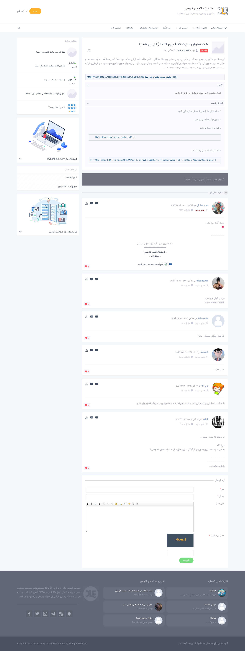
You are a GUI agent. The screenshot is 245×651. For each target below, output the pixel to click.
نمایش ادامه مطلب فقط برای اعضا (50, 66)
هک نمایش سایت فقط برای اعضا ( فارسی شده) (173, 44)
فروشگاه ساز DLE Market (62, 159)
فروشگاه (166, 28)
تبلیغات (130, 28)
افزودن (186, 560)
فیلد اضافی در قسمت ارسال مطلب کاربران (133, 591)
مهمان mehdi (210, 604)
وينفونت (155, 256)
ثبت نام (20, 11)
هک (209, 179)
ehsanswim (202, 281)
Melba (213, 618)
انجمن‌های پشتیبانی (148, 28)
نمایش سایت (199, 179)
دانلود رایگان (201, 28)
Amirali (204, 352)
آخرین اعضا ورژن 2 (56, 107)
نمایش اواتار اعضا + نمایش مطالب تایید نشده (45, 93)
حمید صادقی (202, 205)
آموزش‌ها (183, 28)
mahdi (205, 420)
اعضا (188, 179)
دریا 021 (204, 386)
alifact (213, 591)
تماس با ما (116, 28)
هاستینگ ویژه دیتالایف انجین (63, 232)
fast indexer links (144, 618)
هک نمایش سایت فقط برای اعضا (50, 52)
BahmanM (183, 50)
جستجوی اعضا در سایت (54, 79)
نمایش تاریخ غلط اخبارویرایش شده (137, 604)
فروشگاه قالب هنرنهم (155, 252)
